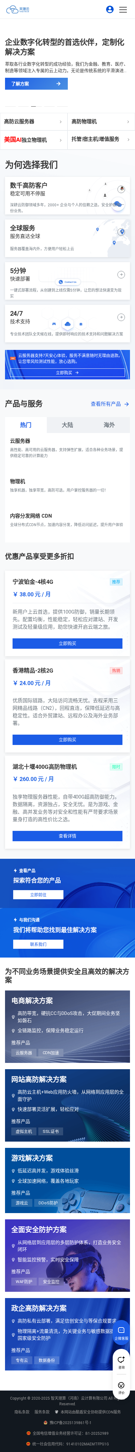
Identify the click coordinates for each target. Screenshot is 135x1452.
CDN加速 (51, 1052)
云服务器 (24, 1052)
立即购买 (67, 643)
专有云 (22, 1360)
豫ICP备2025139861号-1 (70, 1423)
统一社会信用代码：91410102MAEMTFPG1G (70, 1444)
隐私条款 (22, 1412)
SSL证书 (51, 1131)
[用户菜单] (110, 9)
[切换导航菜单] (125, 10)
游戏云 (22, 1203)
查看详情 (67, 835)
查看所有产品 (106, 404)
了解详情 (19, 468)
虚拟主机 (24, 1131)
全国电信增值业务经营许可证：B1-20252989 (70, 1433)
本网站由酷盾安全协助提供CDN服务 (90, 1412)
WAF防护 (24, 1281)
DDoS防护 (48, 1203)
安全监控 (51, 1281)
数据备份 (47, 1360)
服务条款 (42, 1412)
